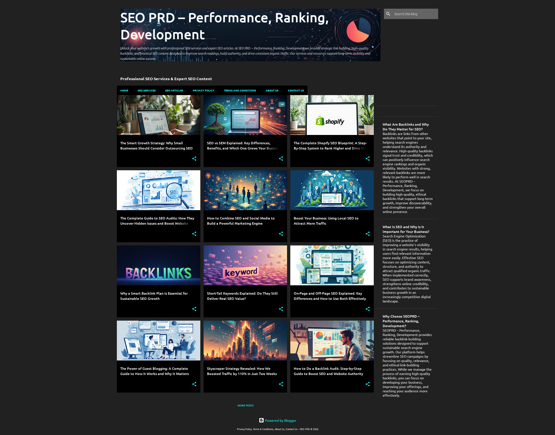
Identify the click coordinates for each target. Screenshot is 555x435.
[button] (194, 159)
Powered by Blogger (280, 420)
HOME (124, 90)
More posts (245, 405)
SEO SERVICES (147, 90)
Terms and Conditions (240, 90)
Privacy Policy (203, 90)
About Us (272, 90)
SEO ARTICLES (174, 90)
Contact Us (296, 90)
